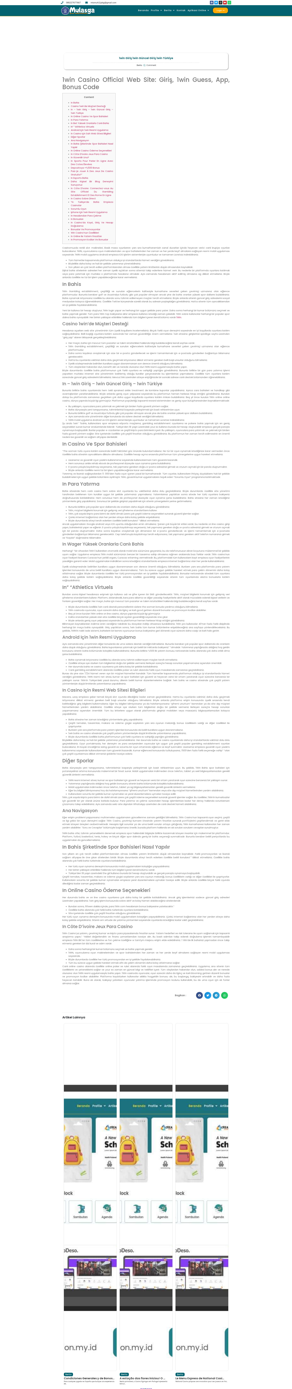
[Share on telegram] (216, 995)
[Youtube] (225, 2)
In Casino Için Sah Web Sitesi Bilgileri (91, 133)
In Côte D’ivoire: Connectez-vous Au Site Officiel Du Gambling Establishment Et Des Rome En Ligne (92, 192)
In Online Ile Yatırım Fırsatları (86, 236)
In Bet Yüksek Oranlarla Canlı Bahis (90, 123)
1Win (178, 317)
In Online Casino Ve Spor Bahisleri (89, 116)
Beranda (143, 10)
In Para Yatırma (79, 119)
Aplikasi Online (197, 10)
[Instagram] (220, 2)
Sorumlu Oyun (78, 208)
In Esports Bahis (79, 178)
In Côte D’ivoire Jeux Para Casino (89, 154)
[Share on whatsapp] (224, 995)
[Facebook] (212, 2)
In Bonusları (77, 219)
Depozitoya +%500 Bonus (85, 167)
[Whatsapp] (229, 2)
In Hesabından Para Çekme (86, 215)
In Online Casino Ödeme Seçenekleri (91, 150)
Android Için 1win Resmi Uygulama (89, 130)
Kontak (181, 10)
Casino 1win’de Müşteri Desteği (88, 106)
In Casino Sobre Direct (83, 198)
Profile (155, 10)
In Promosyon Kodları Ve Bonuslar (89, 239)
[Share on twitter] (207, 995)
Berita (168, 10)
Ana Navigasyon (80, 140)
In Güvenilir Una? (80, 157)
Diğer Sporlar (78, 136)
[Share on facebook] (199, 995)
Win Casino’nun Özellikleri (85, 232)
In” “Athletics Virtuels (82, 126)
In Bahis (75, 102)
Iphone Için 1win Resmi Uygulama (89, 212)
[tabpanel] (90, 1204)
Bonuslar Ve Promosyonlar (85, 229)
